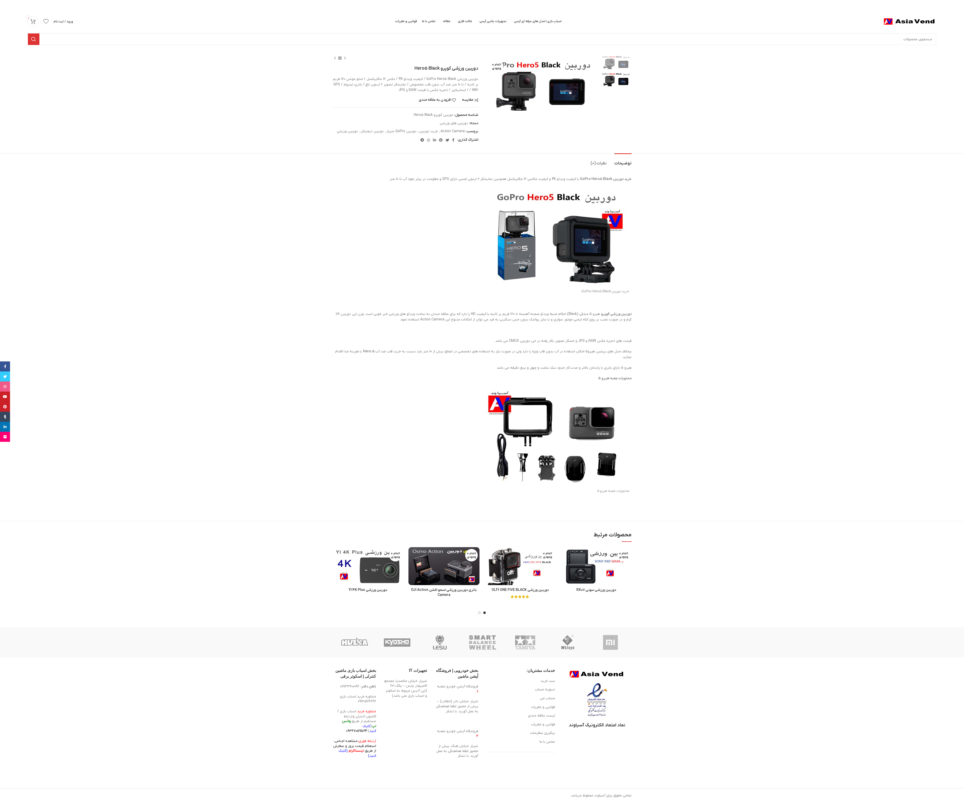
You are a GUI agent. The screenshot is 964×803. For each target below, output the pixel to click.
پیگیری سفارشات (542, 733)
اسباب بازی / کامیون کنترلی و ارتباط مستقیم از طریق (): (356, 721)
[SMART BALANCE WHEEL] (482, 642)
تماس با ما (547, 741)
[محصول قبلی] (344, 58)
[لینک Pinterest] (441, 140)
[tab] (623, 161)
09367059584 (356, 731)
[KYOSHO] (397, 642)
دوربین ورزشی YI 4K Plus (368, 590)
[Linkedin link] (435, 140)
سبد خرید (547, 681)
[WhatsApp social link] (429, 140)
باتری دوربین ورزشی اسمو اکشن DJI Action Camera (444, 592)
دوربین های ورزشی (454, 123)
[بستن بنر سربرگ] (6, 5)
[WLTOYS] (568, 642)
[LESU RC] (439, 642)
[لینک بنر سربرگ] (489, 5)
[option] (616, 62)
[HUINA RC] (354, 642)
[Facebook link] (453, 140)
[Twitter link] (447, 140)
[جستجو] (33, 39)
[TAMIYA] (525, 642)
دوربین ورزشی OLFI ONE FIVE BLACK (520, 590)
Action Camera (453, 131)
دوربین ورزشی (347, 131)
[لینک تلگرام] (422, 140)
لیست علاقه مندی (541, 715)
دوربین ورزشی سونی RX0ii (596, 590)
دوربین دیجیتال (372, 131)
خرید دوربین (428, 131)
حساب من (547, 698)
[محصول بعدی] (334, 58)
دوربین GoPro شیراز (401, 131)
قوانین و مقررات (543, 707)
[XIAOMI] (610, 642)
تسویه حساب (545, 689)
